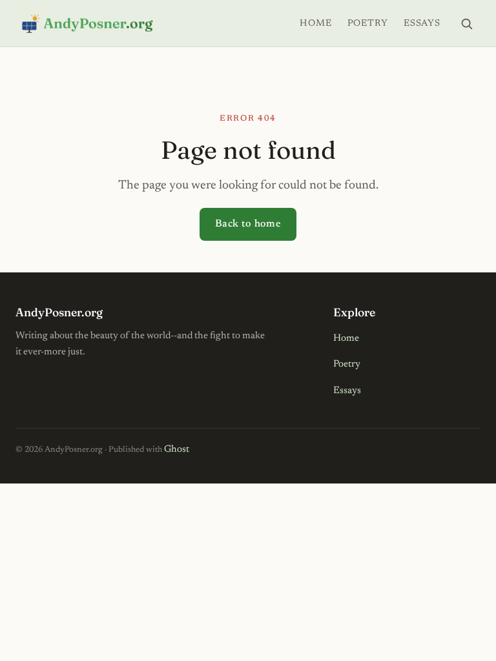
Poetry (367, 23)
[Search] (466, 23)
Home (315, 23)
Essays (422, 23)
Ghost (176, 449)
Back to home (248, 224)
